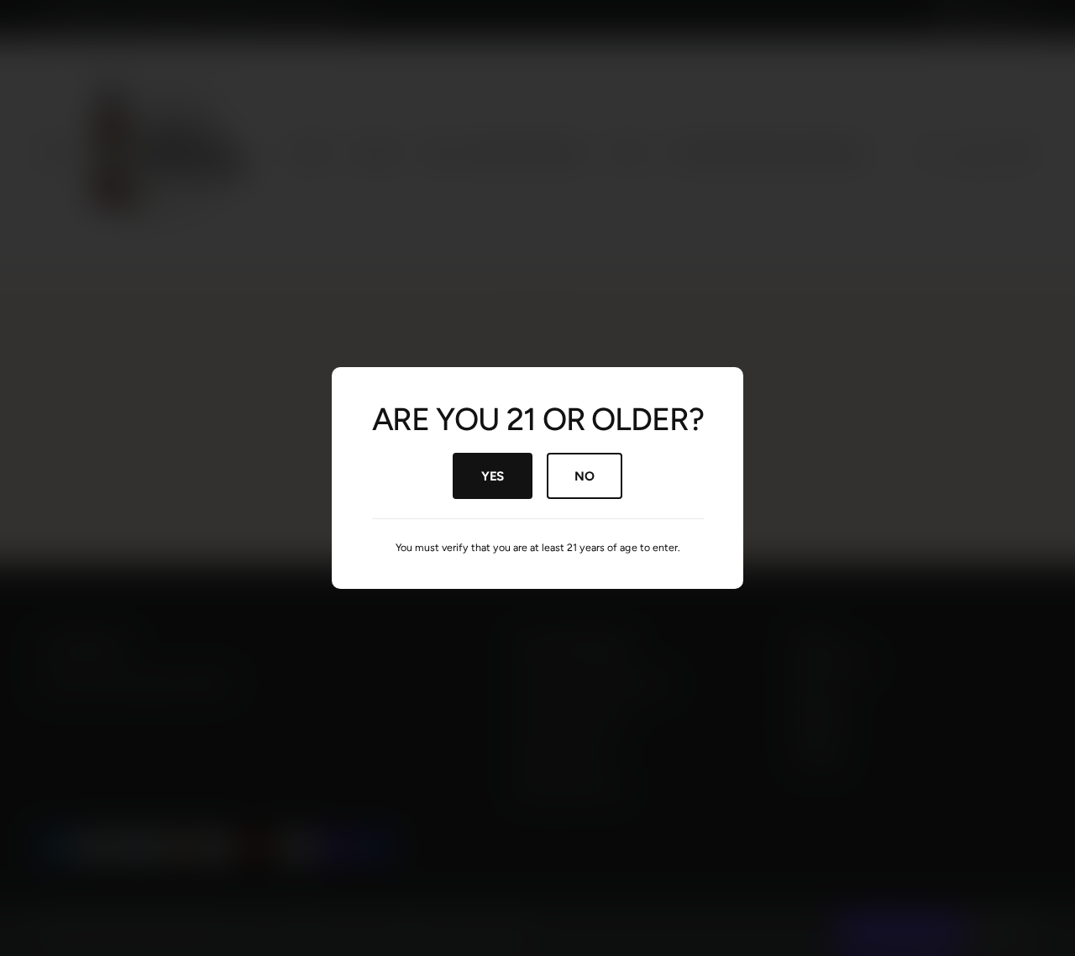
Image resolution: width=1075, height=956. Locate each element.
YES (492, 475)
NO (584, 475)
